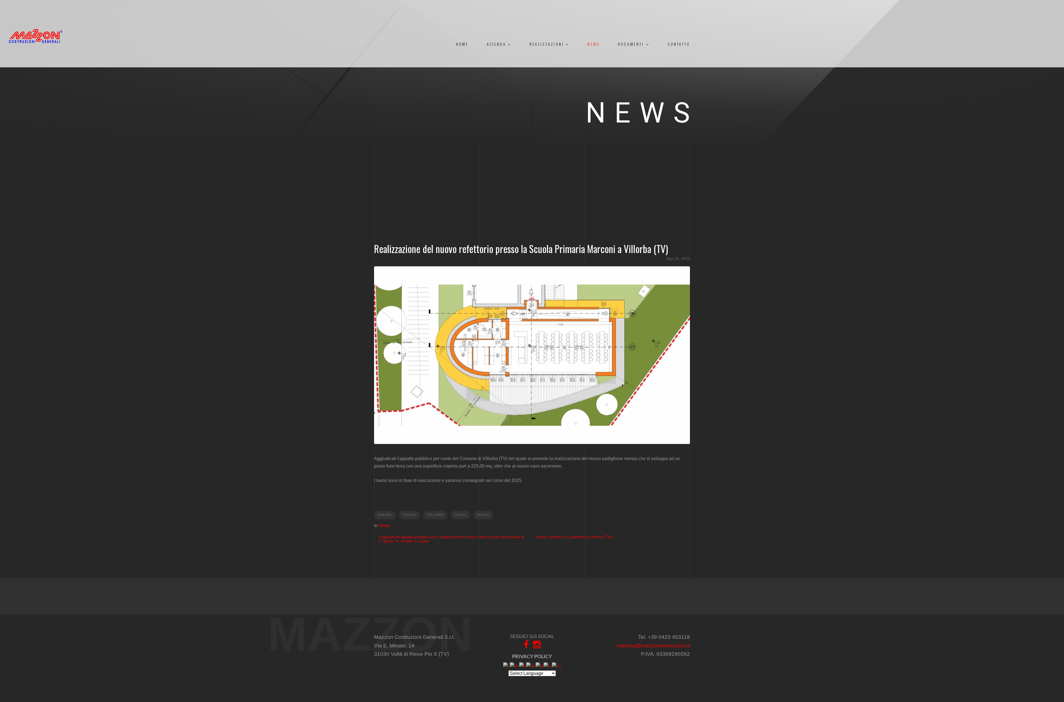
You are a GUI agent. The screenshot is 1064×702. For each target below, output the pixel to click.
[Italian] (506, 665)
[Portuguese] (540, 665)
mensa (460, 515)
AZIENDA (497, 44)
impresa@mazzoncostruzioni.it (653, 646)
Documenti (632, 44)
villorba (435, 515)
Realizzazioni (548, 44)
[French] (522, 665)
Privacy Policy (532, 656)
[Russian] (548, 665)
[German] (531, 665)
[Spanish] (556, 665)
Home (462, 44)
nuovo (483, 515)
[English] (514, 665)
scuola (409, 515)
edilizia (385, 515)
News (593, 44)
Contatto (679, 44)
